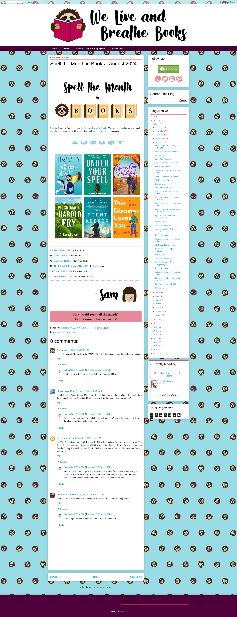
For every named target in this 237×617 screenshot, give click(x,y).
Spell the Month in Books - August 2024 (165, 216)
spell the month (68, 332)
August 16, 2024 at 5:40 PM (89, 437)
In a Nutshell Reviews (163, 166)
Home (54, 48)
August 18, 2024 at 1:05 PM (91, 494)
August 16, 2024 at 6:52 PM (100, 467)
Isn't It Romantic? (162, 235)
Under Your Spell (62, 255)
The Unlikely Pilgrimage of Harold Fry (72, 266)
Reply (59, 358)
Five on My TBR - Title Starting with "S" (168, 279)
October (159, 134)
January (159, 315)
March (158, 307)
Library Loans (160, 155)
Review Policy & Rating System (90, 48)
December (160, 127)
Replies (63, 364)
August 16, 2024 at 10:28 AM (89, 390)
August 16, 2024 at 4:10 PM (100, 369)
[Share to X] (102, 328)
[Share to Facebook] (104, 328)
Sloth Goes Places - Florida (165, 245)
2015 (155, 345)
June (158, 296)
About (67, 48)
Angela (60, 349)
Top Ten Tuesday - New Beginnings (164, 263)
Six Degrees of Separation (165, 180)
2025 (155, 120)
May (158, 300)
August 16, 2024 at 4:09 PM (100, 413)
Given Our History (62, 260)
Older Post (136, 576)
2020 (155, 327)
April (158, 303)
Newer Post (56, 576)
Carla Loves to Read (66, 437)
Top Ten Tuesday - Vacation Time (166, 230)
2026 (155, 116)
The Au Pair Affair (62, 250)
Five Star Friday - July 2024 (166, 284)
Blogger (123, 611)
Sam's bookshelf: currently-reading (168, 374)
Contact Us (117, 48)
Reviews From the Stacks (95, 128)
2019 (155, 330)
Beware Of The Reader (67, 494)
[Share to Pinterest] (107, 328)
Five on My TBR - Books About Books (167, 210)
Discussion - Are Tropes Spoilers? (164, 249)
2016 (155, 342)
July (157, 292)
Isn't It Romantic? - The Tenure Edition (167, 198)
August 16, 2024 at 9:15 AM (76, 349)
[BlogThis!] (99, 328)
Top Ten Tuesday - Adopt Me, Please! (167, 192)
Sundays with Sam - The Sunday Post (168, 171)
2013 (155, 353)
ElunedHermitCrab (66, 390)
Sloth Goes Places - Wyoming (166, 176)
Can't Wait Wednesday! (164, 159)
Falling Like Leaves (165, 381)
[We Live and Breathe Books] (168, 72)
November (160, 131)
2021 (155, 323)
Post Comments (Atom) (102, 587)
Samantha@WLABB (74, 369)
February (159, 311)
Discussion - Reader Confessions (167, 151)
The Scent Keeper (61, 271)
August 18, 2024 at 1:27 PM (100, 514)
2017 (155, 338)
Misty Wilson (163, 383)
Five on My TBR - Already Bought (165, 146)
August (159, 142)
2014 (155, 349)
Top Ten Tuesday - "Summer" (166, 162)
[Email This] (96, 328)
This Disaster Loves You (65, 276)
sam (58, 332)
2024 (155, 124)
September (160, 138)
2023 (155, 319)
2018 (155, 334)
